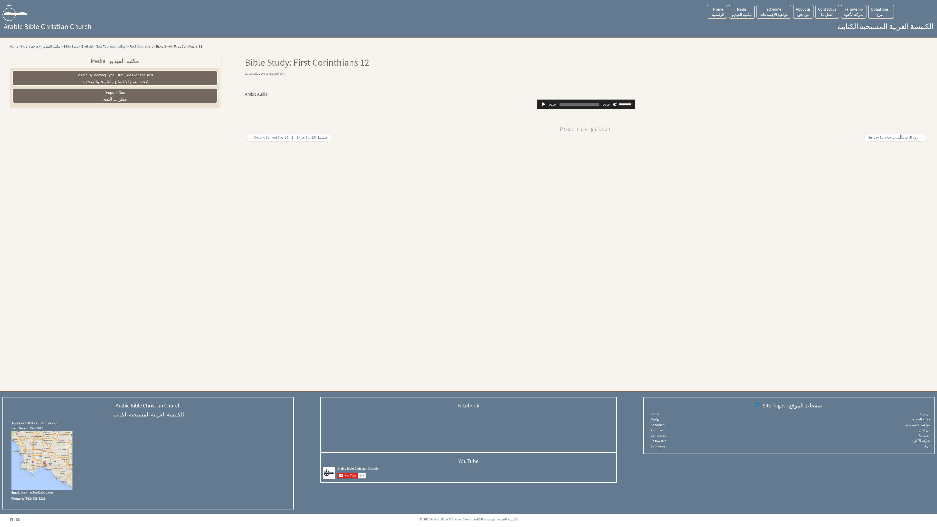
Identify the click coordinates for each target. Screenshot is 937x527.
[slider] (625, 104)
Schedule (773, 12)
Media (742, 12)
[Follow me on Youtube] (19, 519)
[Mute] (614, 104)
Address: (18, 423)
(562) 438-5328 (35, 498)
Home (718, 12)
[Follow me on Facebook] (13, 519)
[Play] (543, 104)
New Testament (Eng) (111, 46)
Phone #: (17, 498)
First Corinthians (141, 46)
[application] (586, 104)
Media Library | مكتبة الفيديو (41, 46)
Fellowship (854, 12)
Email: (15, 492)
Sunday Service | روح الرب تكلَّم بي (895, 137)
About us (803, 12)
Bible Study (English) (78, 46)
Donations (880, 12)
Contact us (827, 12)
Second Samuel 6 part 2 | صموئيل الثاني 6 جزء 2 (289, 137)
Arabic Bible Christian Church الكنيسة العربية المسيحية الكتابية (474, 519)
